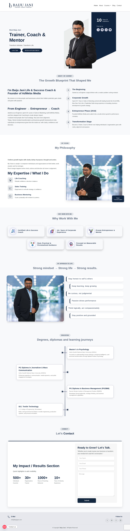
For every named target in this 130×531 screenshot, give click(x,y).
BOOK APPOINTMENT (32, 50)
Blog (113, 5)
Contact (119, 5)
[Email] (4, 527)
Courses (107, 5)
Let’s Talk (15, 50)
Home (96, 5)
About (101, 5)
